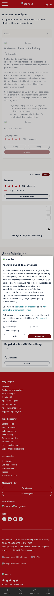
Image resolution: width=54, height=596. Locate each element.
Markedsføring (12, 331)
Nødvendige (11, 326)
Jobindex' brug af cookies (26, 307)
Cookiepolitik (42, 318)
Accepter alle (39, 336)
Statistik (34, 326)
